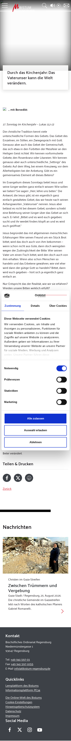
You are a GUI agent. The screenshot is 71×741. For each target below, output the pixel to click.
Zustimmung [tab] (13, 305)
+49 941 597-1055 (22, 664)
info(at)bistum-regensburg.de (32, 668)
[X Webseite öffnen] (19, 730)
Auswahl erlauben (35, 430)
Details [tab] (35, 305)
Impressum (12, 715)
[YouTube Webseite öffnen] (40, 729)
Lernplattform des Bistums (22, 685)
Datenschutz (13, 711)
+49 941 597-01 (20, 659)
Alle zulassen (35, 418)
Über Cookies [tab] (58, 305)
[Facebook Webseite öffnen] (9, 730)
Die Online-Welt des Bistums (23, 697)
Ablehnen (35, 442)
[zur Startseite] (23, 8)
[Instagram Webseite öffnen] (29, 730)
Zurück (7, 488)
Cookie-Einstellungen (18, 702)
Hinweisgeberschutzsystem (22, 706)
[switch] (61, 379)
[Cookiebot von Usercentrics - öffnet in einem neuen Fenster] (51, 295)
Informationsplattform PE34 (22, 690)
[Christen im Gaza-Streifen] (35, 555)
